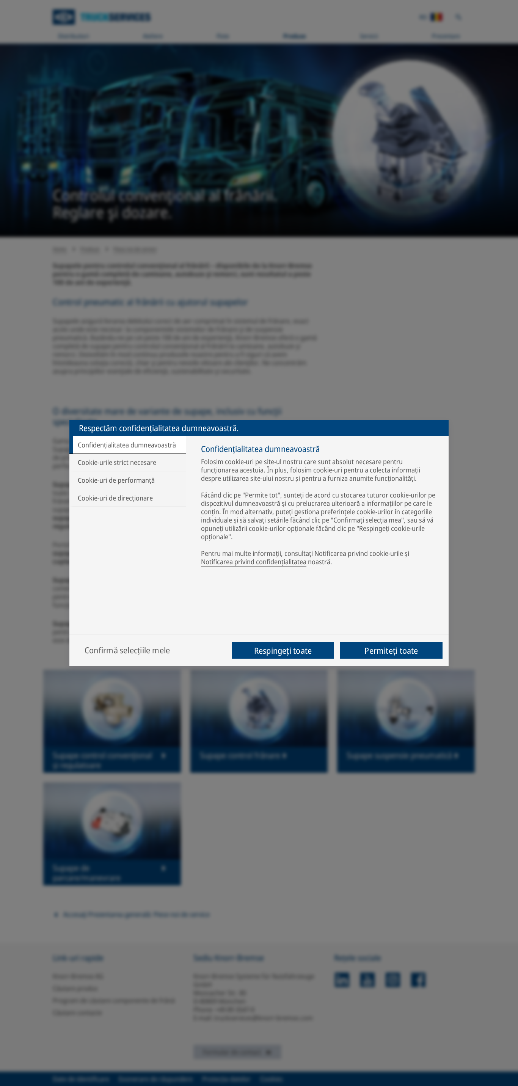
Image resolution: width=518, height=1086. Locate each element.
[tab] (127, 445)
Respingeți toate (283, 650)
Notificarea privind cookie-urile (358, 553)
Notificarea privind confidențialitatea (253, 561)
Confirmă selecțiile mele (127, 650)
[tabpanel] (321, 507)
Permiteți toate (391, 650)
